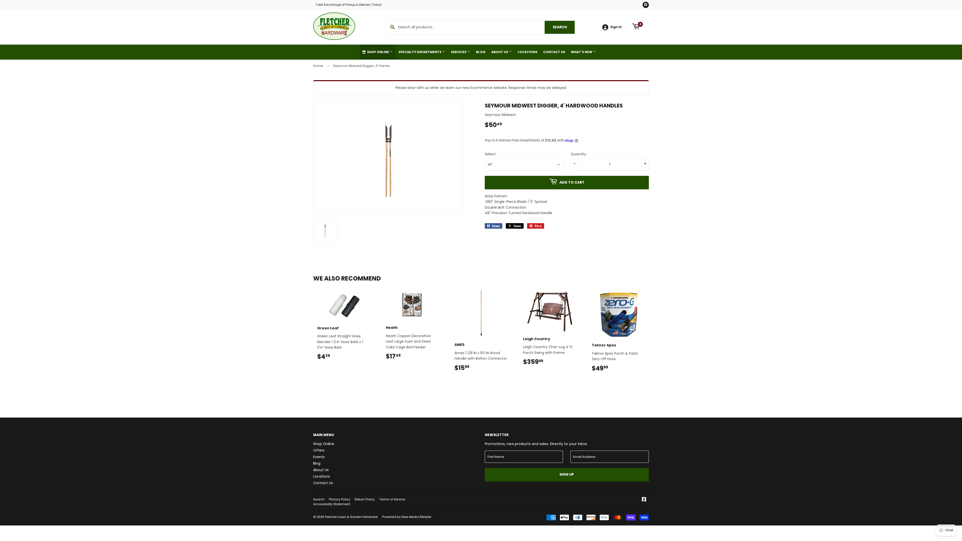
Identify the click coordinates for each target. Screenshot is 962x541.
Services (459, 52)
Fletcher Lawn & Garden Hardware (351, 517)
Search (564, 27)
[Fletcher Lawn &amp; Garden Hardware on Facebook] (644, 499)
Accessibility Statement (331, 504)
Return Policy (365, 499)
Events (319, 456)
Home (318, 65)
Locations (527, 52)
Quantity (578, 154)
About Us (500, 52)
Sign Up (566, 474)
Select (490, 154)
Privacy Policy (339, 499)
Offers (318, 450)
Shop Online (378, 52)
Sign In (616, 27)
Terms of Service (392, 499)
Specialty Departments (420, 52)
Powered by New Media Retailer (406, 517)
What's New (582, 52)
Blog (481, 52)
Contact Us (554, 52)
